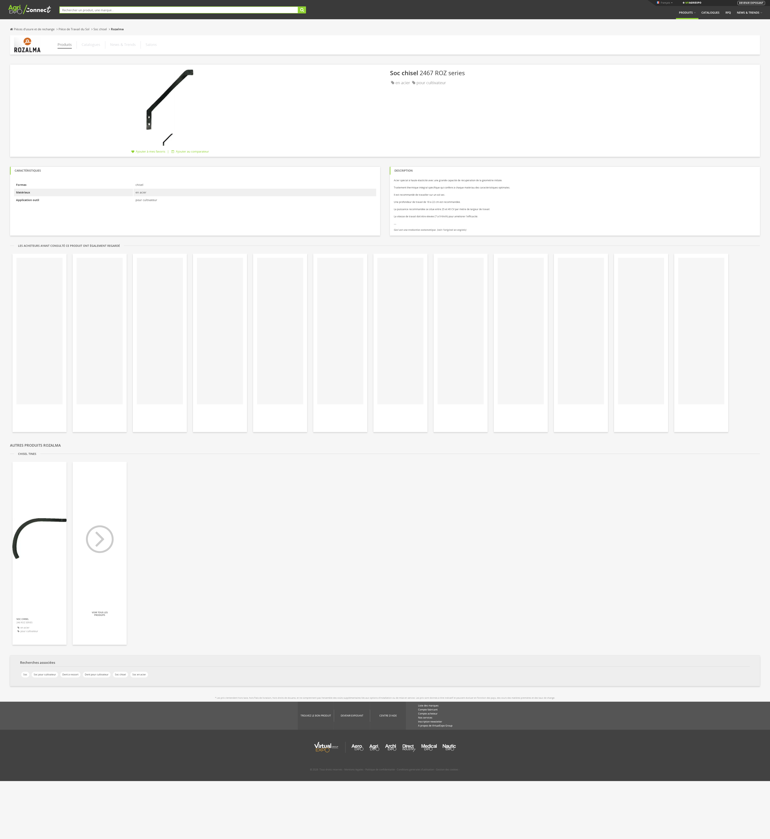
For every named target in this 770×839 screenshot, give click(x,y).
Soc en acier (139, 674)
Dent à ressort (70, 674)
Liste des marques (428, 705)
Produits (686, 12)
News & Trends (748, 12)
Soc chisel (120, 674)
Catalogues (710, 12)
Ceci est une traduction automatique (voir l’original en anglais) (430, 230)
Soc (25, 674)
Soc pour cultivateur (45, 674)
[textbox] (178, 9)
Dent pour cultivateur (96, 674)
